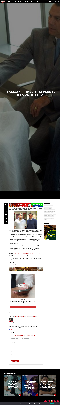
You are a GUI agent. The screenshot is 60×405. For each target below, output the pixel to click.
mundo (54, 240)
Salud (45, 244)
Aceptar (52, 403)
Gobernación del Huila (51, 237)
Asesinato (45, 232)
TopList (26, 1)
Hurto (52, 239)
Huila (49, 239)
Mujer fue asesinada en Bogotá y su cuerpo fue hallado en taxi (24, 361)
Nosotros (38, 1)
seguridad (48, 244)
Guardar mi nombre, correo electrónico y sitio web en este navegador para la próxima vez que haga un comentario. (26, 384)
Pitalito (52, 241)
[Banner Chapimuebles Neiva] (26, 295)
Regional (52, 243)
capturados (49, 233)
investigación (46, 240)
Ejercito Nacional (51, 236)
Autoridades (50, 232)
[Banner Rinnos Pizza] (26, 232)
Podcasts (32, 1)
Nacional (45, 241)
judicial (50, 240)
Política (48, 243)
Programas (20, 1)
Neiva (49, 241)
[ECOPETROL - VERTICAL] (50, 259)
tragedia (52, 244)
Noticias (14, 1)
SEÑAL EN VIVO (50, 1)
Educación (46, 236)
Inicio (9, 1)
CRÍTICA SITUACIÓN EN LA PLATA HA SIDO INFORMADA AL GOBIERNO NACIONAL (27, 279)
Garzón (45, 237)
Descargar (20, 337)
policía (45, 243)
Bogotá (45, 233)
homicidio (45, 239)
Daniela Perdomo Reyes (30, 111)
